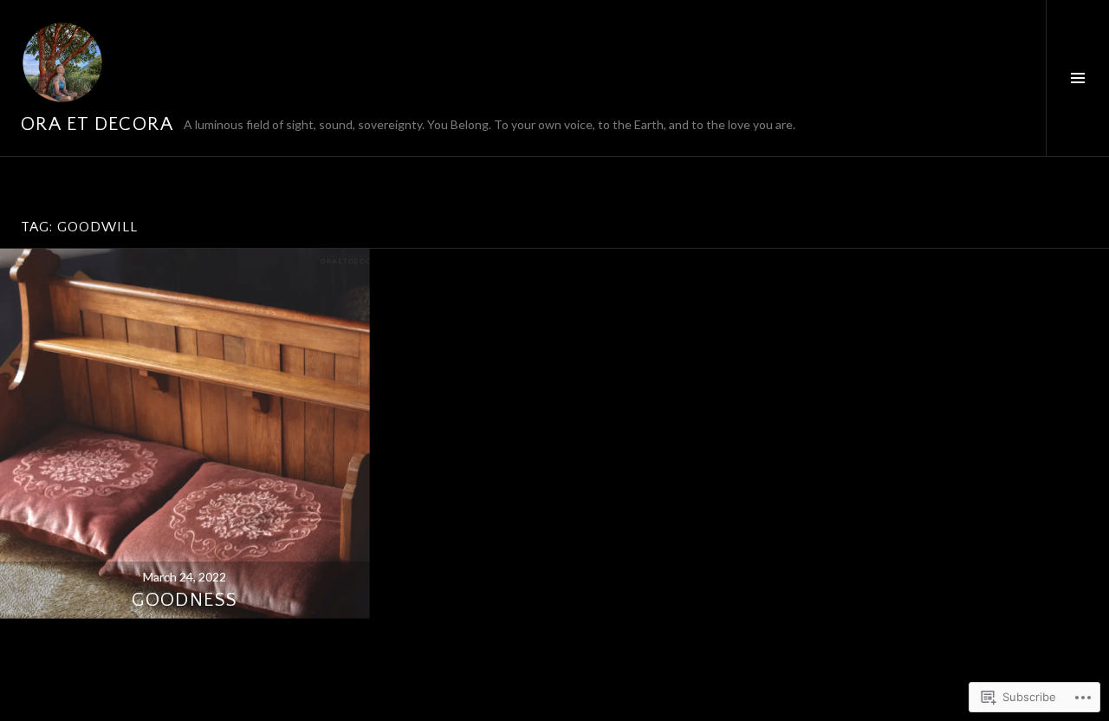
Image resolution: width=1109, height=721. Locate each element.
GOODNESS (184, 600)
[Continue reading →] (185, 434)
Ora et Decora (97, 124)
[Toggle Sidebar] (1077, 78)
